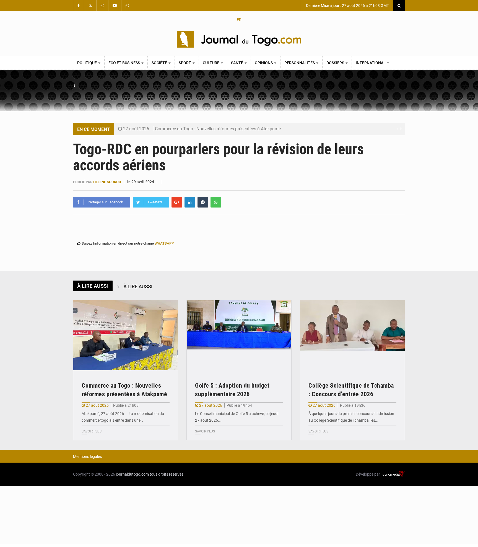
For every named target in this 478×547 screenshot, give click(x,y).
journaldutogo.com (132, 474)
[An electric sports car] (125, 335)
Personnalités (300, 63)
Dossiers (335, 63)
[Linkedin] (190, 202)
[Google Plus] (177, 202)
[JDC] (239, 39)
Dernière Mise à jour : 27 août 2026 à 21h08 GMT (347, 5)
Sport (185, 63)
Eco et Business (124, 63)
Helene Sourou (107, 182)
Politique (87, 63)
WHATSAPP (164, 243)
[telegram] (203, 202)
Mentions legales (87, 456)
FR (239, 19)
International (371, 63)
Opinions (264, 63)
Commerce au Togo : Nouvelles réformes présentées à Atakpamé (218, 128)
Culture (211, 63)
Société (160, 63)
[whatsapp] (216, 202)
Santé (237, 63)
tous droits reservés (166, 474)
